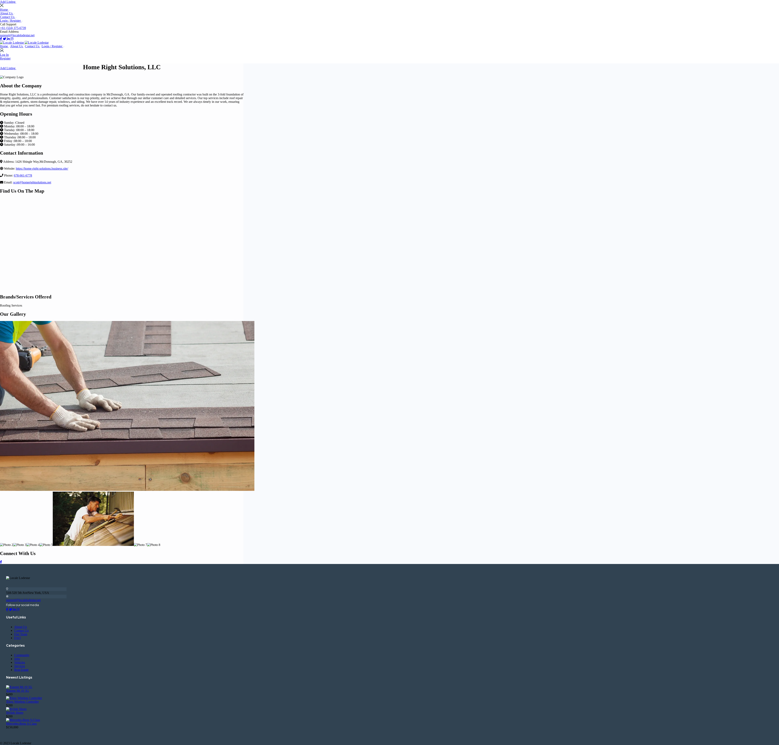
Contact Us (7, 17)
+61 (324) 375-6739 (13, 28)
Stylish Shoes (14, 712)
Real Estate (21, 669)
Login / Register (11, 20)
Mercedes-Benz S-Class (21, 723)
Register (5, 58)
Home (4, 9)
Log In (4, 54)
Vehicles (19, 662)
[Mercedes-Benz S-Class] (23, 720)
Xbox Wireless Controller (22, 701)
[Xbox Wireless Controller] (24, 698)
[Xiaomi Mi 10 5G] (19, 687)
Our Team (20, 634)
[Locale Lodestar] (12, 42)
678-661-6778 (23, 175)
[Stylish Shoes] (16, 709)
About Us (6, 13)
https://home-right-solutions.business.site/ (42, 168)
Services (19, 666)
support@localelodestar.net (17, 35)
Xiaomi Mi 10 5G (17, 690)
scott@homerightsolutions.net (32, 182)
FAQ (17, 638)
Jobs (17, 658)
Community (21, 655)
